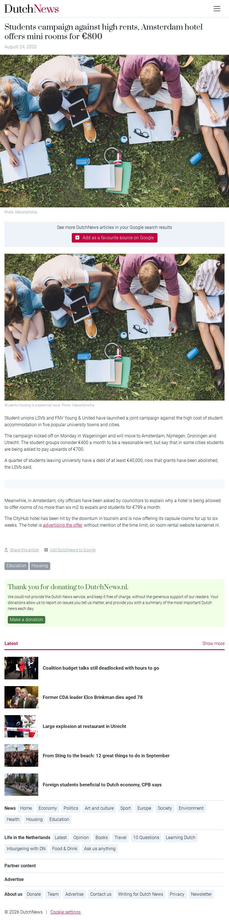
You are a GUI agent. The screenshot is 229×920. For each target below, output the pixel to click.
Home (26, 808)
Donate (34, 894)
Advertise (74, 894)
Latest (11, 643)
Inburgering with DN (26, 848)
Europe (144, 808)
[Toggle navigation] (217, 8)
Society (165, 808)
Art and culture (99, 808)
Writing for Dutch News (140, 894)
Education (16, 565)
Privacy (177, 894)
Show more (213, 643)
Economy (48, 808)
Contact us (100, 894)
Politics (71, 808)
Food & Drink (64, 848)
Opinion (81, 837)
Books (102, 837)
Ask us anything (100, 848)
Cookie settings (66, 912)
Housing (40, 565)
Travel (121, 837)
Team (53, 894)
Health (13, 819)
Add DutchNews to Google (73, 550)
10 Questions (146, 837)
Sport (125, 808)
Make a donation (26, 619)
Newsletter (201, 894)
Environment (191, 808)
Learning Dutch (180, 837)
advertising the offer (62, 525)
